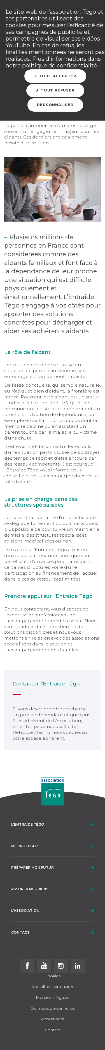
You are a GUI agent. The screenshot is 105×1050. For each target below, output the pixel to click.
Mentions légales (52, 998)
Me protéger (24, 846)
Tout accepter (57, 76)
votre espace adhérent (38, 738)
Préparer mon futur (32, 867)
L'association (25, 910)
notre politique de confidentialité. (52, 65)
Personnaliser (55, 105)
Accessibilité (52, 1019)
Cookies (52, 976)
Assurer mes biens (29, 889)
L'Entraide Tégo (27, 824)
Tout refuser (56, 90)
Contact (20, 932)
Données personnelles (53, 1009)
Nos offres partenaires (52, 987)
